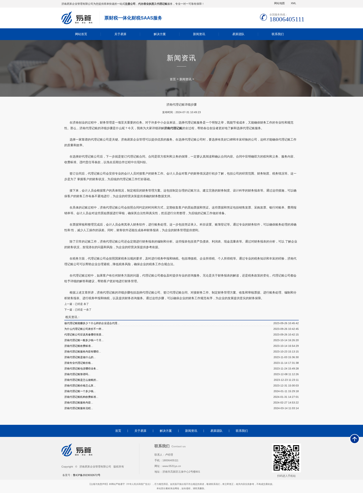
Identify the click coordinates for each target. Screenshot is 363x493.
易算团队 (238, 34)
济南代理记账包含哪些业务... (81, 368)
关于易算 (120, 34)
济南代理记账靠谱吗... (77, 374)
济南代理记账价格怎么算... (80, 385)
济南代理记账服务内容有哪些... (82, 351)
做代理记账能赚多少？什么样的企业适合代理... (91, 323)
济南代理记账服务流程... (78, 408)
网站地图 (279, 3)
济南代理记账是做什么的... (80, 357)
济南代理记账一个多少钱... (80, 391)
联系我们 (278, 34)
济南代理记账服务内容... (78, 402)
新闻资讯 (199, 34)
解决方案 (160, 34)
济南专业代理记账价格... (78, 362)
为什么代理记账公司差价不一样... (84, 328)
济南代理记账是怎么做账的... (81, 379)
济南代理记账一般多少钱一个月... (84, 340)
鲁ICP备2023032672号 (86, 475)
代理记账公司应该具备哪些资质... (84, 334)
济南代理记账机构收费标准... (81, 396)
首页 (173, 79)
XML (293, 3)
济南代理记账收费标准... (78, 345)
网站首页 (81, 34)
